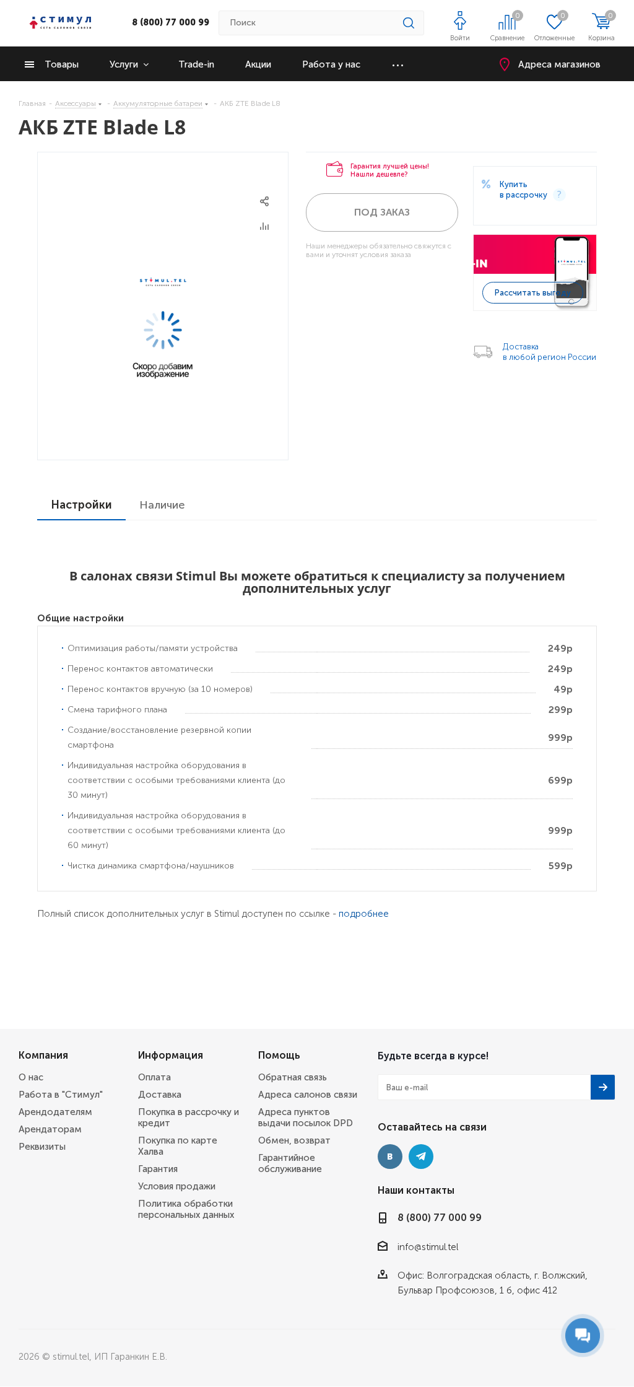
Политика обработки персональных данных (186, 1209)
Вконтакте (390, 1156)
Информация (170, 1055)
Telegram (421, 1156)
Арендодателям (55, 1112)
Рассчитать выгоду (533, 292)
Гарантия (158, 1169)
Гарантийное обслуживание (290, 1163)
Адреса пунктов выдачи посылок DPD (305, 1117)
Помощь (279, 1055)
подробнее (364, 913)
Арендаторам (50, 1129)
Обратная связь (292, 1077)
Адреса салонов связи (307, 1094)
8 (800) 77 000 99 (170, 22)
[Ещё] (398, 63)
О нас (31, 1077)
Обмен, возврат (294, 1140)
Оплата (154, 1077)
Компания (43, 1055)
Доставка (159, 1094)
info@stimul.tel (427, 1247)
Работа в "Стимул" (61, 1094)
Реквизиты (42, 1146)
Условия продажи (176, 1186)
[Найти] (408, 23)
